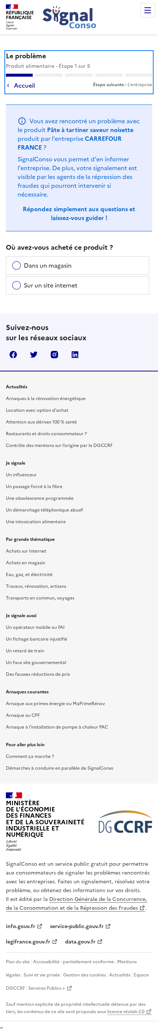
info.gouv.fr (20, 926)
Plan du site (18, 961)
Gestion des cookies (84, 975)
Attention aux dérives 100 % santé (41, 422)
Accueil (24, 85)
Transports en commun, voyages (40, 598)
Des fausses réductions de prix (38, 674)
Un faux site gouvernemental (36, 662)
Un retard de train (25, 651)
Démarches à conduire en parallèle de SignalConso (60, 768)
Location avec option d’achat (37, 410)
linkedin (75, 354)
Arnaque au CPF (23, 715)
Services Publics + (46, 988)
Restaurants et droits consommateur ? (46, 433)
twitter (33, 354)
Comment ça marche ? (30, 756)
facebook (13, 354)
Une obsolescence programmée (39, 498)
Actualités (119, 975)
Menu (147, 10)
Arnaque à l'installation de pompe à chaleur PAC (57, 727)
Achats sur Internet (26, 551)
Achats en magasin (25, 563)
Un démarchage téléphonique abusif (44, 510)
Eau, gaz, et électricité (29, 574)
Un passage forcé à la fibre (34, 486)
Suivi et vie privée (42, 975)
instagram (54, 354)
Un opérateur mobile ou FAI (35, 627)
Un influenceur (21, 475)
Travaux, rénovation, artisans (36, 586)
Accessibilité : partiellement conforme (73, 961)
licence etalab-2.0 (125, 1011)
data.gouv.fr (80, 942)
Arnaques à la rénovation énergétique (46, 398)
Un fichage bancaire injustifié (36, 639)
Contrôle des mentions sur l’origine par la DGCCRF (59, 445)
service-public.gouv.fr (77, 926)
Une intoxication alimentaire (36, 521)
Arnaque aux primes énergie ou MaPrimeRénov (55, 703)
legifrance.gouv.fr (28, 942)
